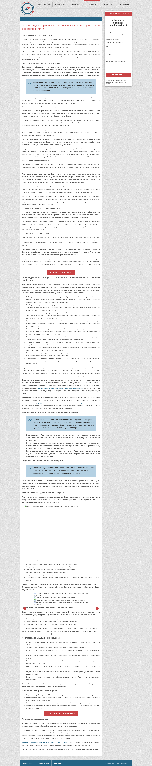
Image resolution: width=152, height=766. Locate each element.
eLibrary (92, 4)
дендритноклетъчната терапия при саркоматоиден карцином (60, 388)
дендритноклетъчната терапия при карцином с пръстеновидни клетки (63, 403)
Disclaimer (58, 763)
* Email (108, 54)
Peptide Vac (60, 4)
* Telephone (110, 47)
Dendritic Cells (44, 4)
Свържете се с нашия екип (61, 714)
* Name (108, 32)
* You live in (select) (113, 39)
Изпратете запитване (61, 272)
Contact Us (124, 4)
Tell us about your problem (115, 61)
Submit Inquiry (118, 75)
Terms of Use (44, 763)
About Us (108, 4)
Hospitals (76, 4)
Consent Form (28, 763)
